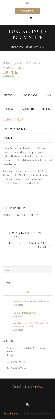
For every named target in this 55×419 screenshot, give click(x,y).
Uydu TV (46, 109)
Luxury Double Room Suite (25, 234)
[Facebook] (21, 396)
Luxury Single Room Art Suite (27, 244)
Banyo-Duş (9, 95)
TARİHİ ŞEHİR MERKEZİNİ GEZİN (24, 313)
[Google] (27, 396)
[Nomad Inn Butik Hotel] (27, 4)
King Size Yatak (30, 95)
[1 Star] (4, 77)
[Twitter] (34, 396)
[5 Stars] (13, 77)
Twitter (21, 215)
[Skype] (40, 396)
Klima (48, 95)
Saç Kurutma (27, 109)
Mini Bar (9, 109)
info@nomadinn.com (16, 361)
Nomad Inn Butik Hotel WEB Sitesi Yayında (31, 301)
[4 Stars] (11, 77)
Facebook (7, 215)
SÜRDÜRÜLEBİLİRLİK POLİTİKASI (27, 386)
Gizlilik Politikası (11, 413)
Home (13, 46)
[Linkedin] (15, 396)
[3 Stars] (8, 77)
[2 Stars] (6, 77)
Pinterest (34, 215)
